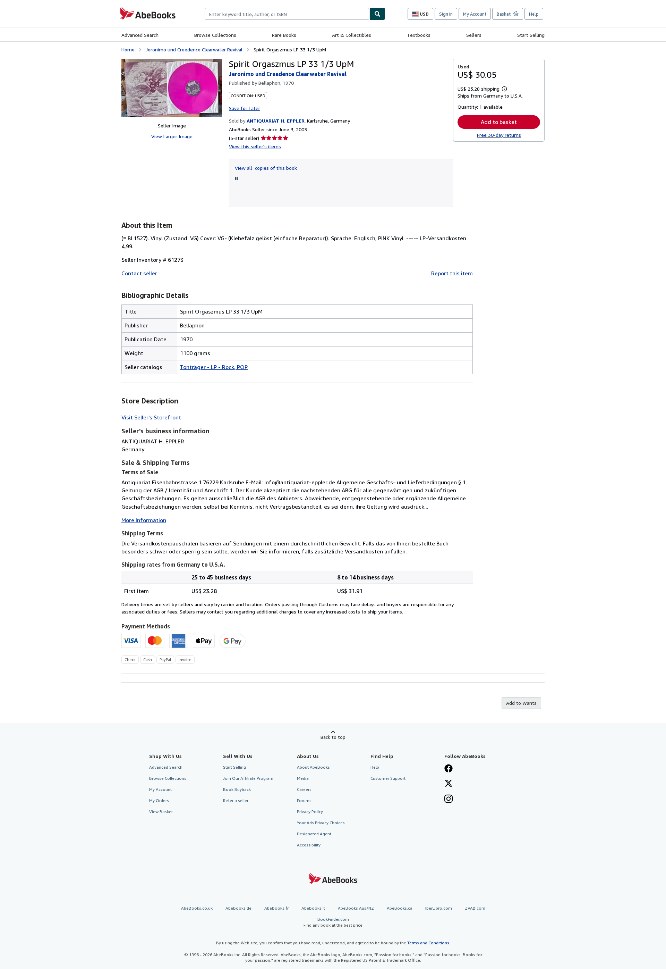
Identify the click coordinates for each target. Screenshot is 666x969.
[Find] (377, 14)
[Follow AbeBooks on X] (448, 784)
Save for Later (244, 108)
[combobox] (287, 14)
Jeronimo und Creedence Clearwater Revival (194, 49)
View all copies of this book (266, 168)
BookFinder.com (333, 922)
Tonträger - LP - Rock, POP (214, 367)
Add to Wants (521, 703)
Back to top (333, 737)
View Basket (161, 811)
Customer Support (387, 778)
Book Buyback (237, 789)
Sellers (473, 35)
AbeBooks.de (238, 908)
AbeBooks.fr (276, 908)
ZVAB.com (475, 908)
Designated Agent (314, 833)
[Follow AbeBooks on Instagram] (448, 799)
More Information (143, 520)
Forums (304, 800)
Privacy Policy (310, 811)
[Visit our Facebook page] (448, 769)
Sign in (446, 14)
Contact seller (139, 273)
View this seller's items (255, 146)
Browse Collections (215, 35)
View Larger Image (172, 136)
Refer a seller (235, 800)
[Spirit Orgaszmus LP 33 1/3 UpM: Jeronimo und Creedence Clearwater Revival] (171, 88)
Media (303, 778)
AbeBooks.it (313, 908)
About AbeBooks (313, 767)
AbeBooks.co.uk (197, 908)
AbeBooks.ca (399, 908)
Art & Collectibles (351, 35)
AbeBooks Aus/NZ (356, 908)
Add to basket (499, 121)
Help (534, 14)
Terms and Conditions (428, 942)
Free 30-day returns (499, 135)
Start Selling (531, 35)
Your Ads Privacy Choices (321, 822)
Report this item (452, 273)
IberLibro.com (438, 908)
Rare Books (284, 35)
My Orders (159, 800)
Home (128, 49)
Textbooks (418, 35)
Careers (304, 789)
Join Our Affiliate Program (248, 778)
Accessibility (309, 844)
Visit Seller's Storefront (151, 417)
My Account (474, 14)
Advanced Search (140, 35)
